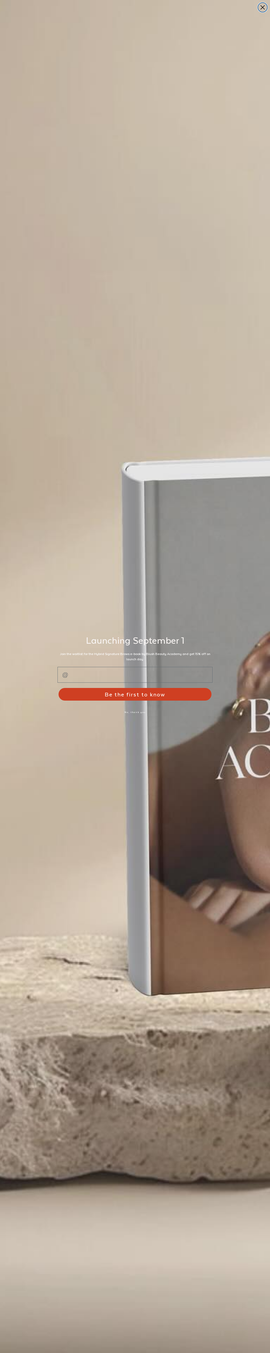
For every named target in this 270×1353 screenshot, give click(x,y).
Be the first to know (135, 694)
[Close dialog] (262, 7)
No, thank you (135, 712)
